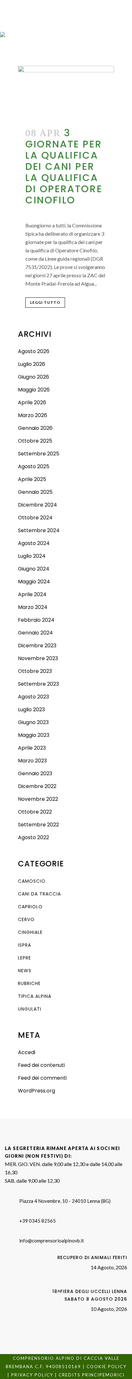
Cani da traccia (39, 894)
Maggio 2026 (34, 389)
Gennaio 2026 (35, 428)
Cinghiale (30, 932)
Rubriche (29, 983)
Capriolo (30, 906)
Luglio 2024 (31, 556)
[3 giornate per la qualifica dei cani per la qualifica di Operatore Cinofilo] (66, 93)
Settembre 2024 (39, 530)
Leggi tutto (45, 302)
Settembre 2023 (38, 684)
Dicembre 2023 (37, 645)
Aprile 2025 (32, 479)
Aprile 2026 (32, 402)
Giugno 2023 (33, 722)
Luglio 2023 (31, 709)
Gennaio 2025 (35, 492)
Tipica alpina (34, 996)
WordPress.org (36, 1090)
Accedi (26, 1052)
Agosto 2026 (33, 351)
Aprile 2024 (32, 594)
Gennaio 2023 (35, 773)
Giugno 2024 (33, 568)
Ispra (24, 945)
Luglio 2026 (31, 364)
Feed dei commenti (42, 1078)
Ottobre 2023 (35, 671)
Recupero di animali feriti (92, 1257)
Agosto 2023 (33, 696)
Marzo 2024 (32, 607)
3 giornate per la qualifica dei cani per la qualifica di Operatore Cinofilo (63, 166)
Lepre (24, 958)
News (24, 970)
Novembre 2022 (38, 799)
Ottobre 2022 (35, 812)
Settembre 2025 (38, 453)
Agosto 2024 (34, 543)
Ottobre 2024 (35, 517)
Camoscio (31, 881)
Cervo (26, 919)
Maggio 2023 (33, 735)
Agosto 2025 (33, 466)
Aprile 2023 (32, 748)
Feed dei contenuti (41, 1065)
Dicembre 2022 (37, 786)
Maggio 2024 (34, 581)
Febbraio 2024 (36, 620)
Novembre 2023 (38, 658)
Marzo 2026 (32, 415)
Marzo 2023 (32, 760)
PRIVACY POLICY (32, 1374)
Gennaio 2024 (35, 632)
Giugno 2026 (33, 377)
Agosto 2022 (33, 837)
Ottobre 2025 (35, 441)
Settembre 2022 (38, 824)
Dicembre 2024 (37, 504)
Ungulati (29, 1009)
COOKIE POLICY (107, 1366)
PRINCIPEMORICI (103, 1374)
